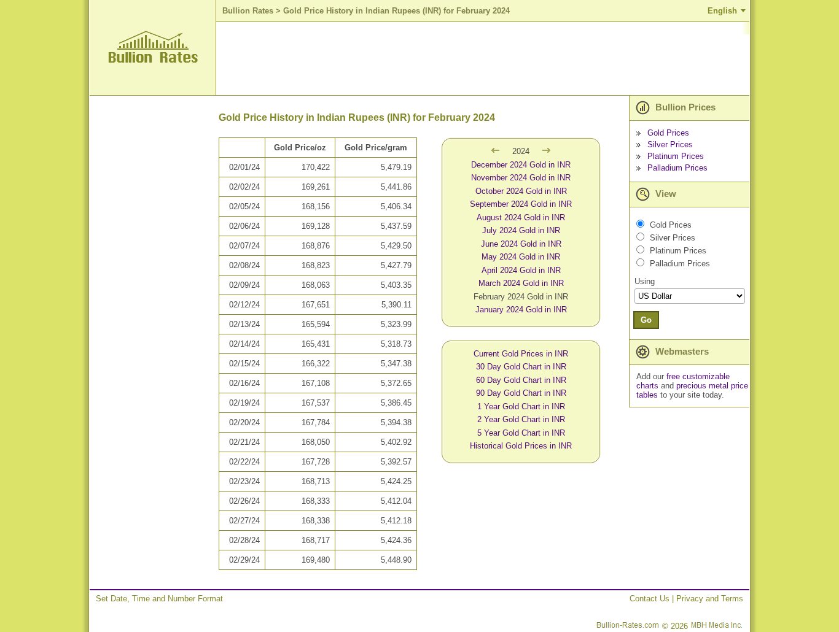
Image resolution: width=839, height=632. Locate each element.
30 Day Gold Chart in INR (521, 366)
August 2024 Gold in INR (521, 217)
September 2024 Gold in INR (521, 204)
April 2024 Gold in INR (521, 270)
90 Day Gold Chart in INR (521, 393)
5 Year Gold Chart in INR (521, 432)
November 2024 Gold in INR (521, 177)
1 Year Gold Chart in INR (521, 406)
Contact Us (649, 598)
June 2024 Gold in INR (521, 244)
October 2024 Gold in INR (521, 191)
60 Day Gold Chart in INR (521, 380)
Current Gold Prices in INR (521, 353)
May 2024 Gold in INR (521, 256)
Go (646, 320)
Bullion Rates (247, 10)
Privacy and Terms (709, 598)
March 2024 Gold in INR (521, 283)
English (722, 10)
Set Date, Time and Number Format (159, 598)
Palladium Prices (677, 167)
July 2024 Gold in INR (521, 230)
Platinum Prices (675, 156)
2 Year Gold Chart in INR (521, 419)
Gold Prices (668, 132)
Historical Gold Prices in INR (521, 445)
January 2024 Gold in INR (521, 309)
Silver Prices (670, 144)
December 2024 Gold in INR (521, 164)
